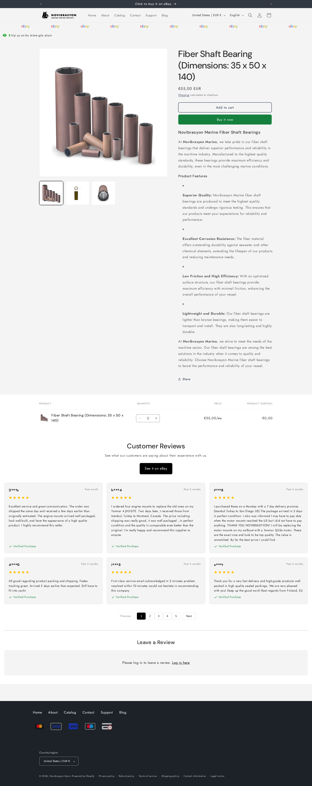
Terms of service (148, 776)
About (53, 712)
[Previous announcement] (40, 4)
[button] (250, 15)
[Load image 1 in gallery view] (51, 193)
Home (37, 712)
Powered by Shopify (83, 776)
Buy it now (225, 119)
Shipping (183, 95)
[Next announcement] (271, 4)
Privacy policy (107, 776)
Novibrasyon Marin (60, 776)
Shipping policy (170, 776)
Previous (125, 616)
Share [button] (186, 379)
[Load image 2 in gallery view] (77, 193)
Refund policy (126, 776)
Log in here (181, 662)
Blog (122, 712)
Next (189, 616)
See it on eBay (156, 468)
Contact (88, 712)
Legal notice (217, 776)
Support (107, 712)
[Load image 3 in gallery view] (103, 193)
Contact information (195, 776)
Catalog (70, 712)
